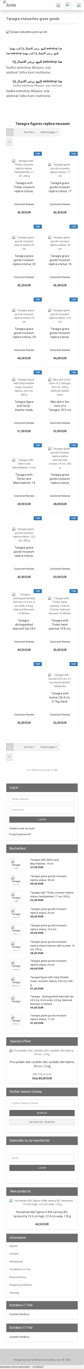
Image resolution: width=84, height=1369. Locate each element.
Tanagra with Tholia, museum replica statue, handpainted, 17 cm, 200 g (24, 187)
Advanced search (42, 1122)
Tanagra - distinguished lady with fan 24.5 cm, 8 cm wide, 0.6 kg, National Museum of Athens (24, 625)
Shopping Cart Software (27, 1359)
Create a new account (22, 828)
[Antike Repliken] (8, 5)
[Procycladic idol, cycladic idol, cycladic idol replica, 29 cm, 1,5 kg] (42, 1052)
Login (42, 819)
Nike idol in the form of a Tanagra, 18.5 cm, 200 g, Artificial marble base (60, 406)
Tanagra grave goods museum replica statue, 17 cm (60, 187)
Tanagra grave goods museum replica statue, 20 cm (24, 260)
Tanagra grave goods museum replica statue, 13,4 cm (60, 333)
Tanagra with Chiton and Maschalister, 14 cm (24, 479)
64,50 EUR (42, 1224)
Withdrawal (16, 1261)
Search (42, 1113)
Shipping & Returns (20, 1284)
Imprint (13, 1245)
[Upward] (73, 1363)
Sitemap (14, 1292)
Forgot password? (20, 834)
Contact (14, 1253)
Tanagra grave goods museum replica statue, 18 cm (60, 260)
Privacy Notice (17, 1277)
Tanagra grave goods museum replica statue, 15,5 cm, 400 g (24, 552)
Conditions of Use (20, 1269)
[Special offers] (73, 1041)
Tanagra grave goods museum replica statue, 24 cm (24, 333)
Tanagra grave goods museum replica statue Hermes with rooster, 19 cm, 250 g (60, 479)
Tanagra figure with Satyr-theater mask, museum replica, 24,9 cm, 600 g (24, 406)
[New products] (73, 1191)
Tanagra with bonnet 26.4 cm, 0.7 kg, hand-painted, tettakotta (59, 698)
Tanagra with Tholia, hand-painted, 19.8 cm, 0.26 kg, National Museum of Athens (60, 625)
